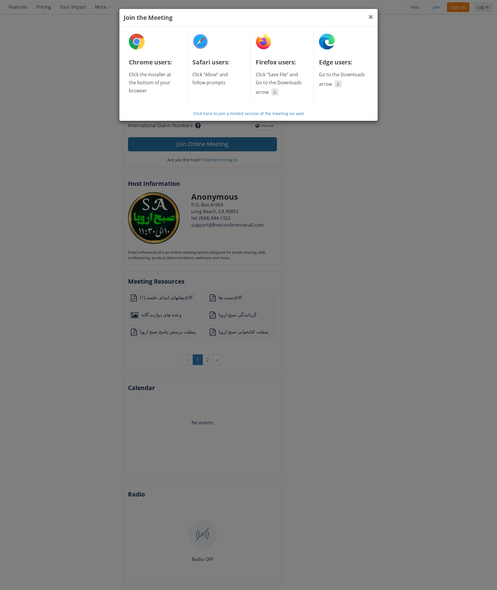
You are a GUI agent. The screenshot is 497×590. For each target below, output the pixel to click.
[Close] (370, 17)
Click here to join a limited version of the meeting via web (248, 113)
